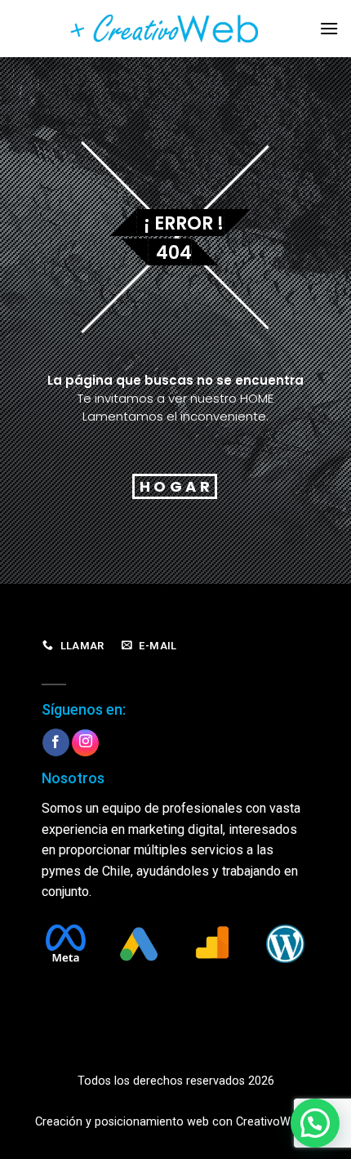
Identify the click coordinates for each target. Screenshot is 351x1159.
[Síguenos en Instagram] (85, 742)
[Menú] (329, 28)
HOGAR (176, 486)
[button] (315, 1123)
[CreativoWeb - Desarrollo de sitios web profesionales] (175, 28)
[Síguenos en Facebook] (55, 742)
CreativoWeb (270, 1122)
